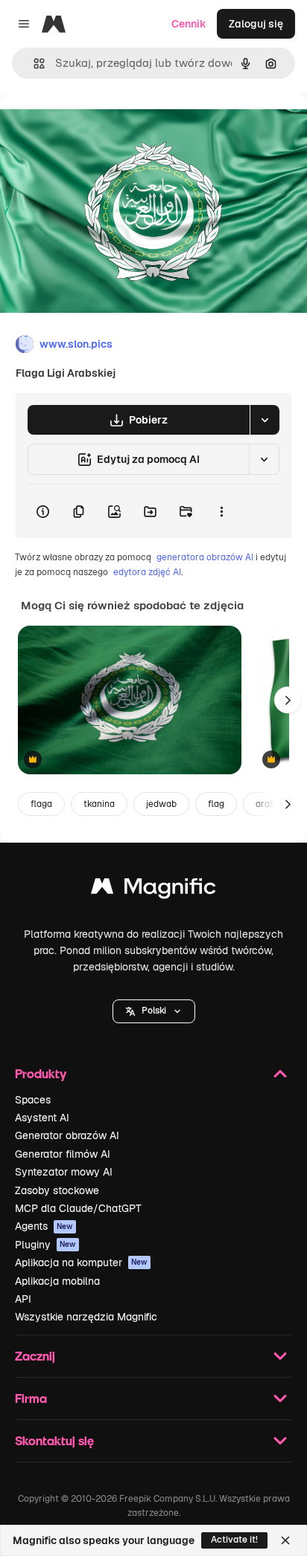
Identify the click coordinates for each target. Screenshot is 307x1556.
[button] (154, 1011)
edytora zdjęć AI (147, 572)
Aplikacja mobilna (57, 1281)
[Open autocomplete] (33, 63)
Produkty (40, 1073)
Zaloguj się (256, 23)
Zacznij (35, 1356)
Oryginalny (103, 127)
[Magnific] (153, 889)
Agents (44, 1226)
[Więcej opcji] (221, 511)
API (23, 1299)
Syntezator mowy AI (64, 1172)
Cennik (188, 23)
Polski (154, 1011)
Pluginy (45, 1244)
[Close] (285, 1540)
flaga (41, 804)
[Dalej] (287, 700)
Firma (31, 1398)
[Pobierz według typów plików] (264, 420)
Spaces (33, 1099)
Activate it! (234, 1540)
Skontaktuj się (54, 1440)
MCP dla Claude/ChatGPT (78, 1208)
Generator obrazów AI (67, 1135)
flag (216, 804)
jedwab (161, 804)
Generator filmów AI (62, 1154)
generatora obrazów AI (204, 557)
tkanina (99, 804)
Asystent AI (42, 1117)
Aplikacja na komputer (81, 1262)
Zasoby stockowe (57, 1190)
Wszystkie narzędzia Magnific (86, 1316)
